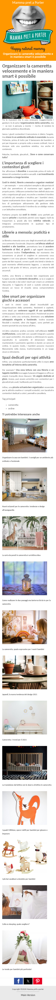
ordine (11, 409)
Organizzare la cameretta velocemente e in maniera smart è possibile (28, 56)
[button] (18, 981)
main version (28, 995)
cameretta (13, 405)
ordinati (43, 143)
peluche (13, 218)
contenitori (20, 134)
